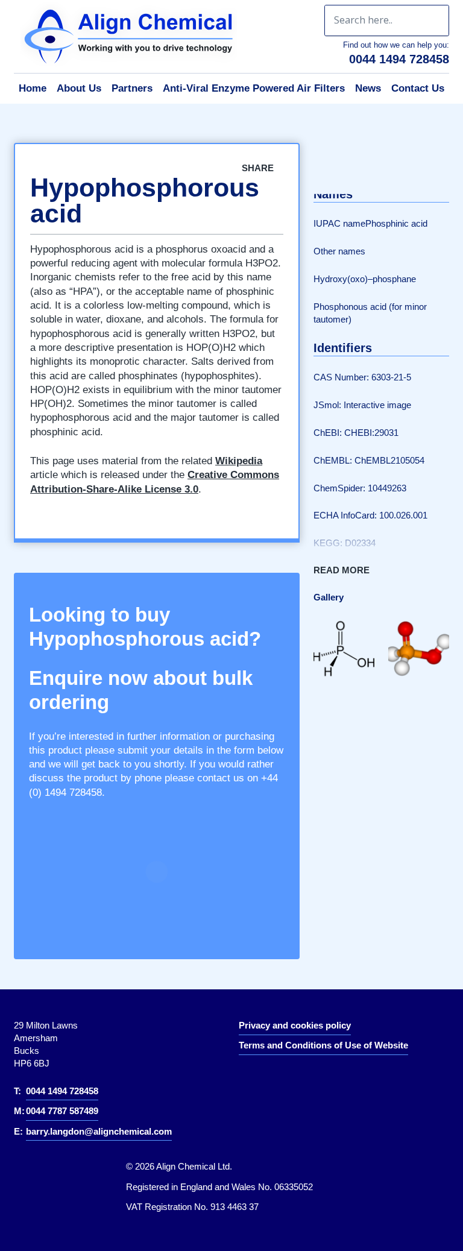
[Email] (408, 173)
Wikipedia (238, 461)
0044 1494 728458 (399, 59)
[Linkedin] (257, 1078)
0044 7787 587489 (62, 1111)
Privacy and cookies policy (295, 1025)
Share (259, 168)
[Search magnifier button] (433, 20)
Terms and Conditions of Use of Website (323, 1045)
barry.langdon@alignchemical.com (99, 1131)
